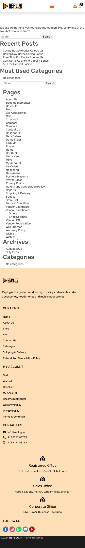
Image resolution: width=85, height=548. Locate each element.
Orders (13, 213)
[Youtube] (25, 529)
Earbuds (11, 143)
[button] (52, 6)
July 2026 (12, 252)
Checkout (12, 119)
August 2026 (14, 249)
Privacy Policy (15, 183)
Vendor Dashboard (17, 206)
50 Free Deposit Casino (17, 64)
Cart (8, 116)
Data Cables (13, 136)
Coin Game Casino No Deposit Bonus (26, 60)
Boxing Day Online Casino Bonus (23, 54)
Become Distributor (18, 102)
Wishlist (10, 233)
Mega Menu (13, 156)
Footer (10, 146)
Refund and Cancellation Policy (25, 186)
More (9, 159)
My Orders (12, 166)
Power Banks (14, 180)
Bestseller (12, 106)
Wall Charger (14, 227)
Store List (12, 200)
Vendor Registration (18, 223)
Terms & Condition (17, 203)
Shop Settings (18, 217)
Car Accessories (16, 112)
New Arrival (13, 173)
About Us (11, 99)
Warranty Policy (16, 230)
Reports (11, 190)
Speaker (11, 196)
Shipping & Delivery (18, 193)
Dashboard (13, 133)
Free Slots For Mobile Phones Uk (23, 57)
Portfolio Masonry (17, 176)
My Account (13, 163)
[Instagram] (12, 529)
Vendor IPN (13, 220)
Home (9, 149)
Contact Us (13, 129)
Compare (11, 123)
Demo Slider (13, 139)
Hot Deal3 (12, 153)
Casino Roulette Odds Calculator (23, 50)
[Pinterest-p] (32, 529)
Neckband (12, 170)
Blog (8, 109)
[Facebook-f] (5, 529)
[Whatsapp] (18, 529)
